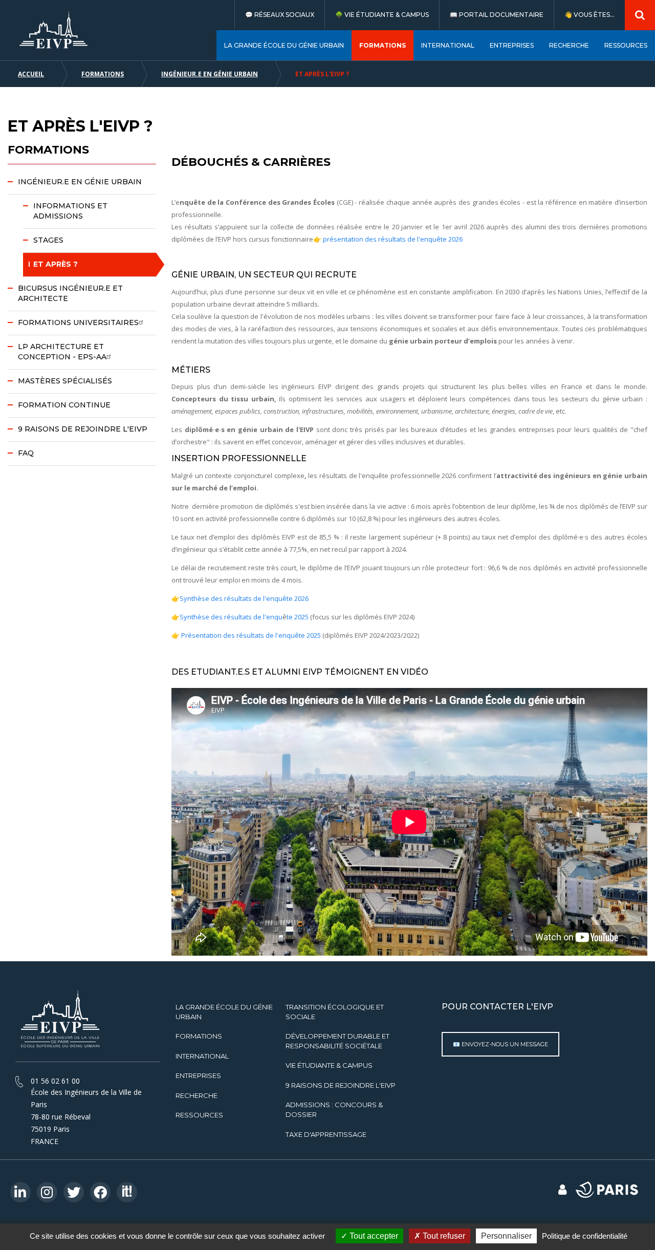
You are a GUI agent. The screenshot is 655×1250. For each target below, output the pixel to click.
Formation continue (64, 405)
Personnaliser (506, 1236)
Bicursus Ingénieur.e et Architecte (70, 293)
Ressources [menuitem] (625, 45)
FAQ (26, 453)
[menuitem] (279, 14)
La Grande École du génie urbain (224, 1012)
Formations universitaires (78, 322)
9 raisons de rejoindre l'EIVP (82, 429)
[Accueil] (54, 30)
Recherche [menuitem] (569, 45)
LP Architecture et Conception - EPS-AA (62, 351)
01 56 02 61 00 (55, 1081)
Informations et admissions (70, 211)
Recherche (196, 1095)
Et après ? (55, 264)
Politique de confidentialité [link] (584, 1236)
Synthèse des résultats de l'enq (229, 616)
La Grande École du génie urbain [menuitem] (284, 45)
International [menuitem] (447, 45)
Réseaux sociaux (284, 14)
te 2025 (298, 616)
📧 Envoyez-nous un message (500, 1044)
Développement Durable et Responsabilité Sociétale (337, 1041)
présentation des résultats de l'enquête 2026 (392, 239)
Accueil (31, 74)
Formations (102, 74)
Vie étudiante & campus (386, 14)
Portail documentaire (501, 14)
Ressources (199, 1115)
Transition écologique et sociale (335, 1012)
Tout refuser (443, 1236)
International (202, 1056)
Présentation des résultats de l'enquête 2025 (251, 635)
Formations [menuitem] (382, 45)
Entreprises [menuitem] (512, 45)
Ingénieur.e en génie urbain (209, 74)
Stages (48, 240)
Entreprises (198, 1075)
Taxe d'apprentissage (326, 1134)
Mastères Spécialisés (65, 380)
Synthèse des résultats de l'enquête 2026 (244, 598)
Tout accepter (372, 1236)
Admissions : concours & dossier (334, 1109)
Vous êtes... (594, 14)
